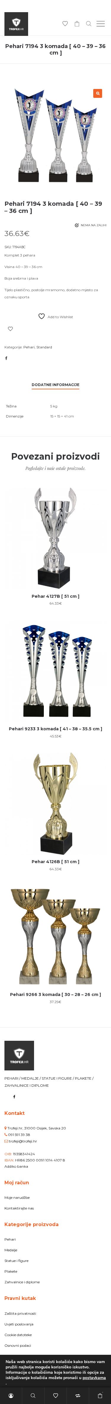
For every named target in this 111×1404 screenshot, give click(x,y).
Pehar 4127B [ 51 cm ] (55, 596)
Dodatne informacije (55, 385)
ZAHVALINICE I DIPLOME (26, 1085)
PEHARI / (12, 1078)
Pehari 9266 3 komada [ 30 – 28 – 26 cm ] (55, 994)
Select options (55, 557)
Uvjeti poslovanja (18, 1324)
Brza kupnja (55, 535)
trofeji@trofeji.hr (23, 1141)
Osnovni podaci (17, 1345)
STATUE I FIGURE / (58, 1078)
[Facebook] (14, 1096)
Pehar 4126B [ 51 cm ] (55, 861)
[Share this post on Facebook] (5, 358)
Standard (44, 347)
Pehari (29, 347)
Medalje (10, 1250)
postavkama (94, 1378)
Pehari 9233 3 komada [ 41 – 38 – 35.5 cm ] (55, 729)
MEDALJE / (31, 1078)
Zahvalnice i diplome (22, 1282)
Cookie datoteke (18, 1335)
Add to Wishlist (10, 329)
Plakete (10, 1271)
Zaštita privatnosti (20, 1313)
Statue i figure (16, 1260)
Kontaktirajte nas (19, 1208)
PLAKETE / (84, 1078)
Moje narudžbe (17, 1197)
